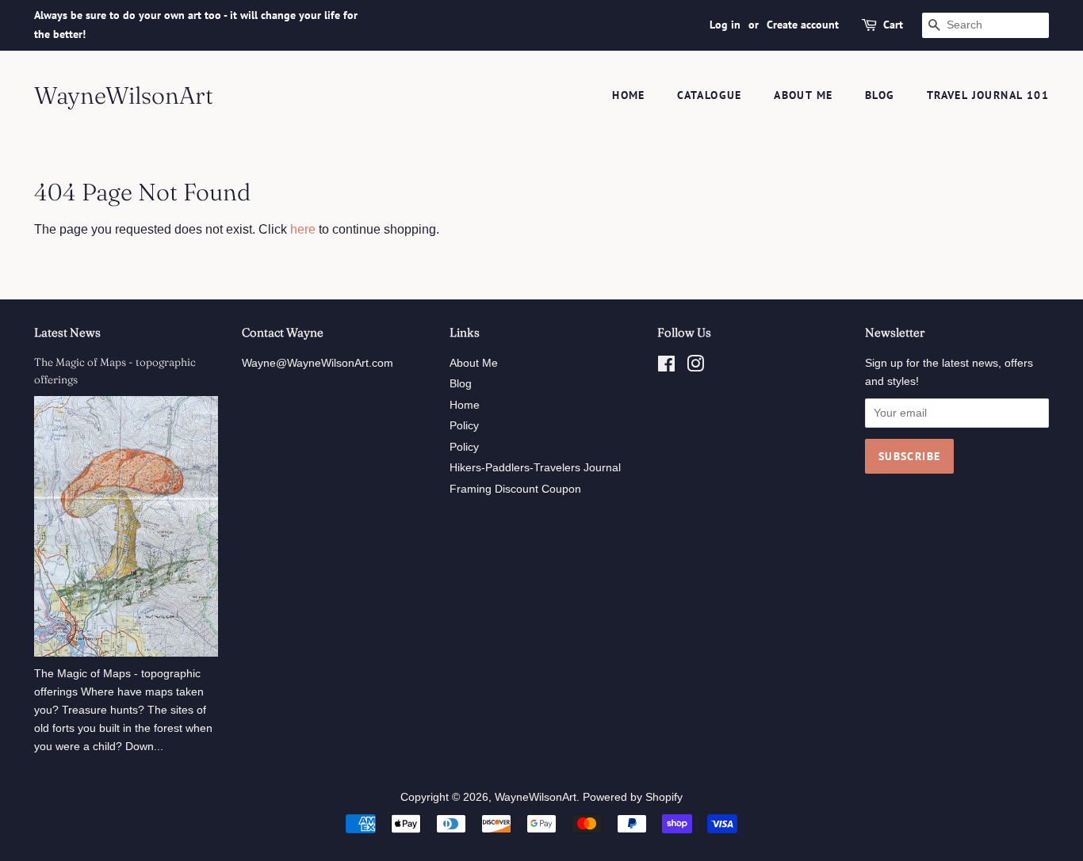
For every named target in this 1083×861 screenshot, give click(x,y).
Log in (725, 24)
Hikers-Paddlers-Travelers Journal (535, 468)
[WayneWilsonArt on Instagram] (695, 367)
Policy (464, 426)
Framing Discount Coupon (515, 489)
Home (628, 95)
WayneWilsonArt (123, 96)
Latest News (67, 332)
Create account (803, 24)
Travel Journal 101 (988, 95)
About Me (803, 95)
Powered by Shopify (633, 797)
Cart (893, 24)
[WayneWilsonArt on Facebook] (666, 367)
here (303, 229)
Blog (880, 95)
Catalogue (709, 95)
